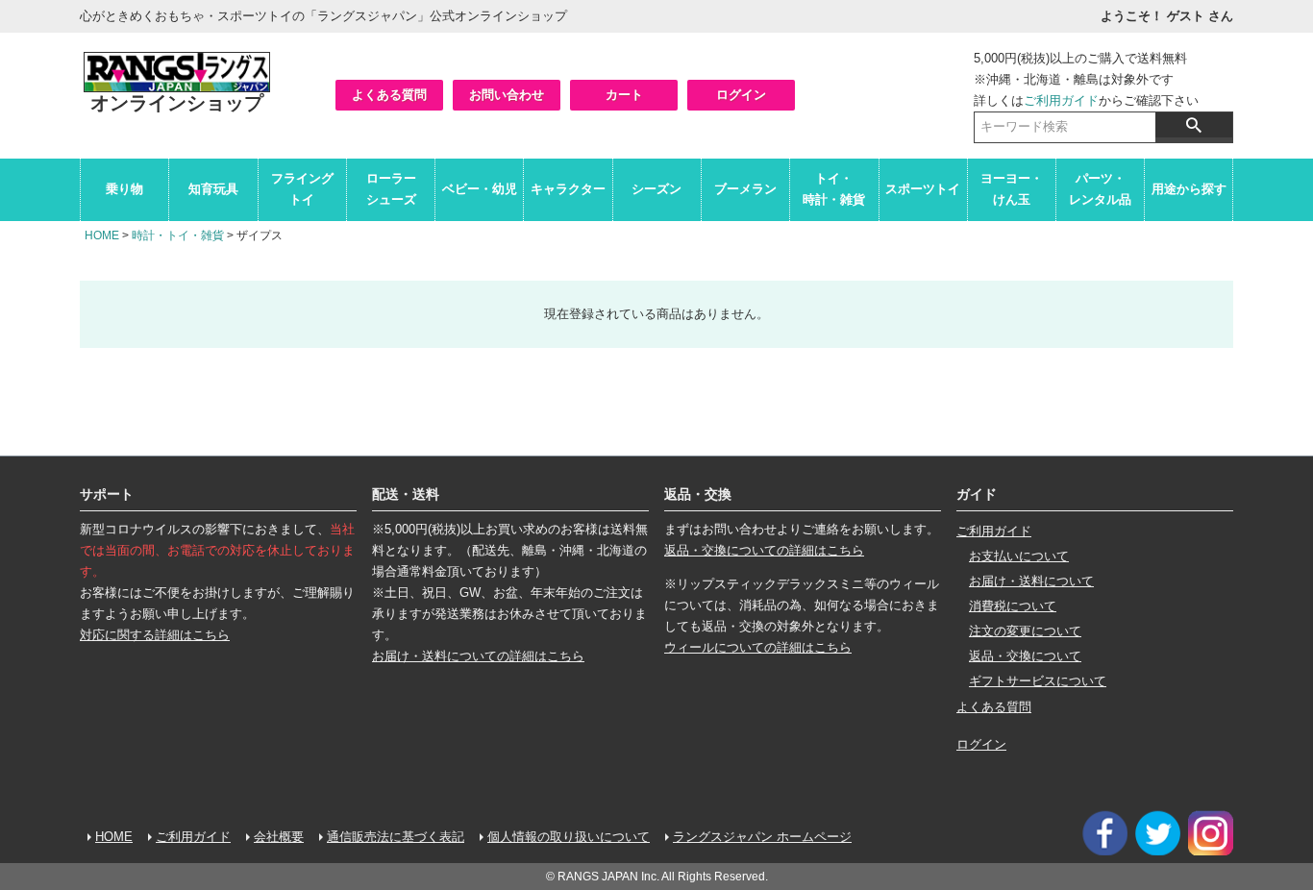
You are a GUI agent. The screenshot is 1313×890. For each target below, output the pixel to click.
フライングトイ (302, 189)
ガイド (976, 494)
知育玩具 (213, 189)
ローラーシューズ (391, 189)
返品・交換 (697, 494)
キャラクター (568, 189)
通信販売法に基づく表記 (395, 836)
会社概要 (279, 836)
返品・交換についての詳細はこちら (764, 550)
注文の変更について (1025, 631)
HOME (102, 235)
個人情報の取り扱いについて (568, 836)
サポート (107, 494)
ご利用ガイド (1061, 100)
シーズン (656, 189)
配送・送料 (405, 494)
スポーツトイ (922, 189)
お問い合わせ (506, 94)
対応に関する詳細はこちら (155, 635)
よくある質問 (389, 94)
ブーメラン (745, 189)
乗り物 (124, 189)
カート (624, 94)
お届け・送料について (1031, 581)
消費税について (1012, 606)
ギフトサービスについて (1037, 681)
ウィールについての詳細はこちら (758, 647)
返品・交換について (1025, 656)
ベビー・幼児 (479, 189)
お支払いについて (1019, 556)
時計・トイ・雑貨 (178, 235)
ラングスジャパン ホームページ (762, 836)
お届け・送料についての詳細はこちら (478, 656)
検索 (1193, 124)
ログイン (741, 94)
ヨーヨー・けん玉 (1011, 189)
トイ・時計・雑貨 (834, 189)
